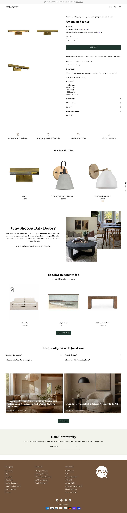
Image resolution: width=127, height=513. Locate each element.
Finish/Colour (71, 103)
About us (9, 471)
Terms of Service (71, 492)
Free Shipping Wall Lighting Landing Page (86, 17)
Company (9, 467)
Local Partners (11, 489)
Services (39, 467)
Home (68, 17)
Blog (7, 474)
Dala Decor (65, 504)
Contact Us (69, 471)
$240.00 (24, 199)
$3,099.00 (103, 325)
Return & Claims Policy (73, 486)
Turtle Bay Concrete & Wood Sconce (63, 196)
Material (69, 107)
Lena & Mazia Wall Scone (102, 196)
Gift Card (68, 480)
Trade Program (41, 483)
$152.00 (103, 199)
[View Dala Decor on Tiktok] (70, 500)
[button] (93, 29)
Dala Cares (9, 480)
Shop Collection (63, 333)
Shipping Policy (71, 489)
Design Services (41, 471)
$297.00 (63, 325)
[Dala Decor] (13, 7)
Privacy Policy (70, 483)
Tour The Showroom (13, 486)
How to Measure (71, 477)
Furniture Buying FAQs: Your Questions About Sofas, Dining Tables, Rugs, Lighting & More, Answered (32, 404)
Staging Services (42, 474)
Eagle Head (63, 323)
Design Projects (11, 483)
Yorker (24, 196)
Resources (69, 467)
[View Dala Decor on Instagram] (65, 500)
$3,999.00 (24, 325)
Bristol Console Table (103, 323)
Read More (64, 421)
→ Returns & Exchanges (74, 65)
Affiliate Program (42, 480)
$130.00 (63, 199)
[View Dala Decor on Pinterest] (61, 500)
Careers (8, 492)
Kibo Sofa (24, 323)
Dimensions (70, 98)
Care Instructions (72, 111)
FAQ (66, 474)
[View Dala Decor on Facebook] (57, 500)
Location (9, 477)
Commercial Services (43, 477)
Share (71, 115)
